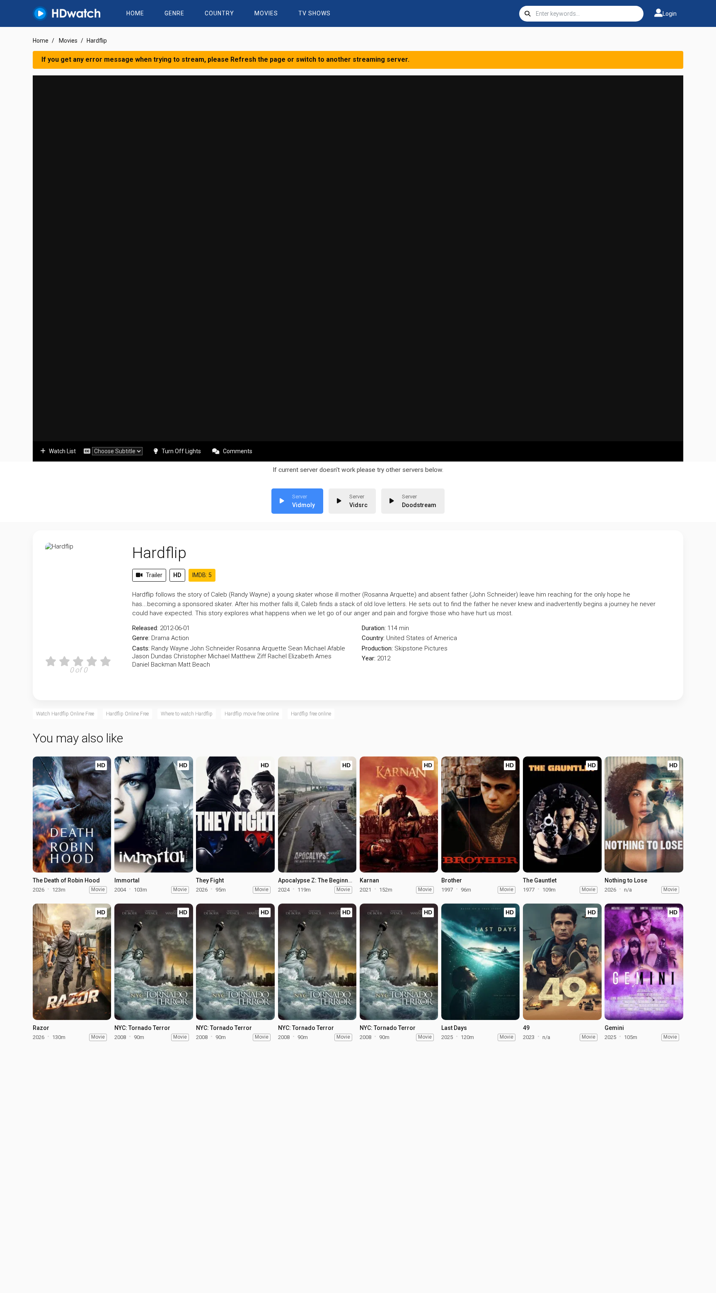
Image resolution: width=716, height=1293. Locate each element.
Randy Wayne (170, 648)
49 (526, 1028)
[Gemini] (644, 962)
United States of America (421, 638)
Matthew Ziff (248, 656)
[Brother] (480, 814)
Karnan (369, 880)
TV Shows (314, 13)
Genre (174, 13)
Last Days (454, 1028)
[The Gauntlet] (562, 814)
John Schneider (212, 648)
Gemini (614, 1028)
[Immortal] (153, 814)
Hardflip (159, 553)
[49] (562, 962)
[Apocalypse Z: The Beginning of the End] (317, 814)
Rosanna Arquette (261, 648)
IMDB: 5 (202, 575)
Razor (41, 1028)
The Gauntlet (539, 880)
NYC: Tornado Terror (142, 1028)
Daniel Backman (154, 664)
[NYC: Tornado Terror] (153, 962)
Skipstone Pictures (421, 648)
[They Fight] (235, 814)
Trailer (154, 575)
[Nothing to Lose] (644, 814)
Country (219, 13)
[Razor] (72, 962)
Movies (266, 13)
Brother (451, 880)
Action (180, 638)
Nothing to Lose (626, 880)
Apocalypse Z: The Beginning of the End (331, 880)
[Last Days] (480, 962)
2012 (383, 658)
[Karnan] (399, 814)
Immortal (127, 880)
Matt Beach (194, 664)
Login (670, 13)
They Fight (210, 880)
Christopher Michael (202, 656)
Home (135, 13)
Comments (237, 451)
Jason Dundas (152, 656)
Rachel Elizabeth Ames (299, 656)
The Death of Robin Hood (66, 880)
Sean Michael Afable (316, 648)
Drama (160, 638)
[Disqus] (358, 1154)
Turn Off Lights (181, 451)
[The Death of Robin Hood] (72, 814)
